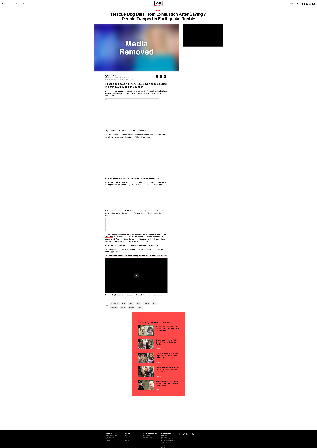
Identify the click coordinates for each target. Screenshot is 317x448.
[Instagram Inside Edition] (310, 4)
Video (18, 3)
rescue (131, 243)
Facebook (126, 435)
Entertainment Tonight (167, 439)
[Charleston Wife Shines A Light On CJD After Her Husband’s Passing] (158, 284)
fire (154, 243)
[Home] (158, 4)
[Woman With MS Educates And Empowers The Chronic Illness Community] (158, 298)
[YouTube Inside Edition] (313, 4)
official (140, 248)
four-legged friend (144, 153)
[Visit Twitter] (183, 434)
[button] (136, 216)
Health (158, 289)
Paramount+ (164, 435)
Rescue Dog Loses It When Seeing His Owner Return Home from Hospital (133, 235)
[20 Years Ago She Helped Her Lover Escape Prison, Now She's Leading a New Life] (158, 271)
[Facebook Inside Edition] (303, 4)
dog (123, 243)
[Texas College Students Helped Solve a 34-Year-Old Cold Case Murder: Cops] (158, 325)
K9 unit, (133, 189)
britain (123, 248)
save (138, 243)
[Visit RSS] (193, 434)
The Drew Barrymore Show (168, 440)
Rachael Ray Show (166, 442)
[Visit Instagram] (186, 434)
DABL (162, 444)
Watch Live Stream (147, 437)
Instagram (127, 439)
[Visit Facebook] (180, 434)
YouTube (126, 440)
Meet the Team (110, 437)
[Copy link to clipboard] (165, 76)
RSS (125, 442)
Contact (108, 440)
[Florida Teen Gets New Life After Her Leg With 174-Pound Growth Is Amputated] (158, 312)
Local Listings (146, 435)
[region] (136, 216)
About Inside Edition (111, 435)
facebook (146, 243)
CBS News (164, 437)
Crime (11, 3)
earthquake (114, 243)
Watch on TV (294, 3)
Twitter (126, 437)
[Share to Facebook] (157, 76)
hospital (131, 248)
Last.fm (163, 446)
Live (24, 3)
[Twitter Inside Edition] (307, 4)
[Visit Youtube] (190, 434)
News (4, 3)
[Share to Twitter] (161, 76)
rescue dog (122, 91)
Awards (108, 439)
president (114, 248)
